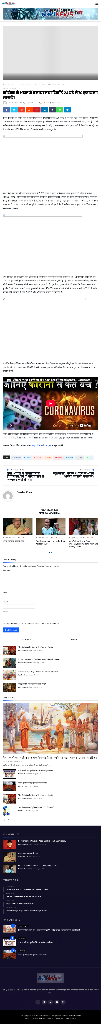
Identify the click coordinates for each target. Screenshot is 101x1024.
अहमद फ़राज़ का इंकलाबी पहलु (13, 541)
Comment (7, 570)
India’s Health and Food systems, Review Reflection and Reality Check (83, 544)
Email (5, 602)
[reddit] (29, 109)
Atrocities (61, 534)
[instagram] (63, 1002)
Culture (22, 938)
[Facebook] (37, 1002)
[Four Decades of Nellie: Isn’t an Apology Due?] (50, 526)
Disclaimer (59, 1019)
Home (5, 85)
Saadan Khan (14, 103)
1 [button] (49, 552)
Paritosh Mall (22, 786)
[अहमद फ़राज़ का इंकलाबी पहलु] (17, 526)
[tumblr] (52, 109)
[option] (17, 530)
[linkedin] (44, 109)
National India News (25, 650)
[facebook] (6, 109)
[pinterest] (37, 109)
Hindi (30, 534)
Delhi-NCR (23, 926)
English (95, 534)
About (27, 1019)
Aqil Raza (6, 761)
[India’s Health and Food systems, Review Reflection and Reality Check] (84, 526)
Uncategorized (15, 85)
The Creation (76, 1016)
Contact (50, 1019)
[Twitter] (44, 1002)
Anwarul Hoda (23, 856)
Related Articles (49, 510)
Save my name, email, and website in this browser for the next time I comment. (31, 623)
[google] (21, 109)
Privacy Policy (71, 1019)
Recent (74, 639)
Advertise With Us (38, 1019)
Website (5, 611)
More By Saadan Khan (49, 513)
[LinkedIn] (50, 1002)
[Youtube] (56, 1002)
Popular (26, 639)
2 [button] (51, 552)
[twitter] (14, 109)
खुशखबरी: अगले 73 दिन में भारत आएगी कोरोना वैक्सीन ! (73, 473)
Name (5, 592)
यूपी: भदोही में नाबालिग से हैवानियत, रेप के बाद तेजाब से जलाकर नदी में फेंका (25, 475)
